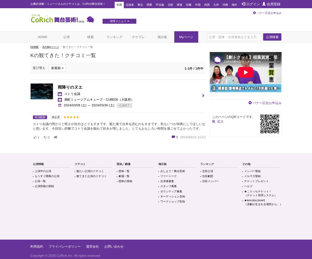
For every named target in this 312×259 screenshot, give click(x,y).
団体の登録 (125, 181)
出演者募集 (167, 181)
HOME (42, 37)
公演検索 (272, 37)
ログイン (253, 4)
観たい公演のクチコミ (90, 171)
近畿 (188, 4)
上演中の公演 (43, 171)
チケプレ (138, 37)
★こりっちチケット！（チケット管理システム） (260, 193)
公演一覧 (40, 181)
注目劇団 (207, 176)
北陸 (170, 4)
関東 (149, 4)
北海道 (130, 4)
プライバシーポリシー (65, 246)
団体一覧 (124, 171)
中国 (198, 4)
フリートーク (168, 176)
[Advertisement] (156, 225)
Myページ (186, 37)
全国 (119, 4)
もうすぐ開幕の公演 (47, 176)
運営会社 (92, 246)
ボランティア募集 (171, 191)
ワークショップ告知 (172, 201)
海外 (234, 4)
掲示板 (162, 37)
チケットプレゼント (256, 181)
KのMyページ (50, 47)
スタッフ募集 (168, 186)
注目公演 (207, 171)
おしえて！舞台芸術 (172, 171)
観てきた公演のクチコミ (92, 176)
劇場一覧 (124, 176)
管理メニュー (118, 21)
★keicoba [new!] (263, 202)
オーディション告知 (172, 196)
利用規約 (36, 246)
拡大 (220, 121)
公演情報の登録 (44, 186)
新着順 (56, 68)
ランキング (114, 37)
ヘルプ (248, 186)
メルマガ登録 (252, 176)
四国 (207, 4)
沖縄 (225, 4)
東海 (179, 4)
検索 (90, 37)
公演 (66, 37)
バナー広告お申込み (269, 13)
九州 (216, 4)
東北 (140, 4)
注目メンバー (210, 181)
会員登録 (273, 4)
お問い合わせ (114, 246)
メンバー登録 (252, 171)
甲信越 (160, 4)
